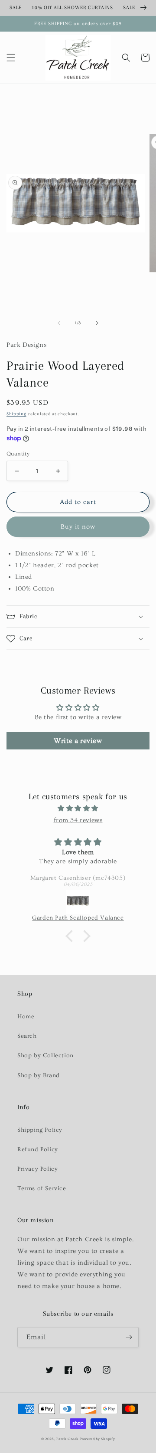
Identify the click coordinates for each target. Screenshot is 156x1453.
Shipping (16, 414)
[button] (10, 57)
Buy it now (78, 526)
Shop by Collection (45, 1055)
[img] (78, 808)
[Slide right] (97, 323)
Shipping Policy (39, 1130)
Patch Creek (67, 1439)
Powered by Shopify (97, 1439)
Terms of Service (41, 1188)
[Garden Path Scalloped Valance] (78, 902)
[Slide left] (58, 323)
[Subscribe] (128, 1337)
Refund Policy (37, 1149)
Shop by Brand (38, 1075)
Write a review (78, 741)
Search (27, 1036)
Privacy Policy (37, 1169)
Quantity (17, 454)
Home (25, 1016)
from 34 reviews (78, 820)
